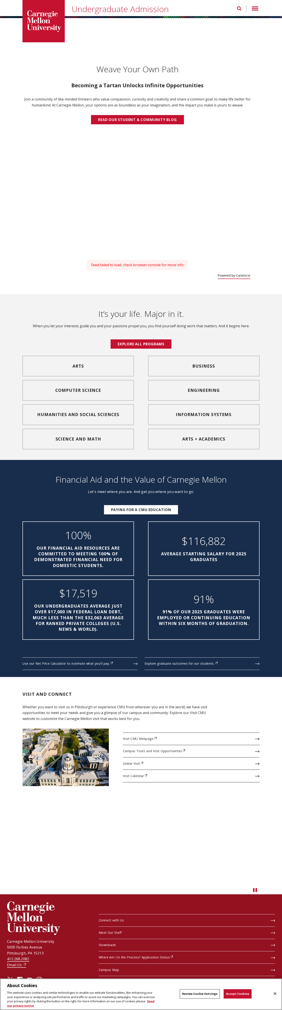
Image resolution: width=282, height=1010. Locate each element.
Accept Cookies (237, 994)
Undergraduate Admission (120, 9)
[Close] (275, 994)
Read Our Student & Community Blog (137, 119)
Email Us (16, 964)
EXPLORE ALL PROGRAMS (141, 344)
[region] (141, 994)
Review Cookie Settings (199, 994)
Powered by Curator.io (234, 275)
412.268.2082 (18, 958)
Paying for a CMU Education (141, 509)
